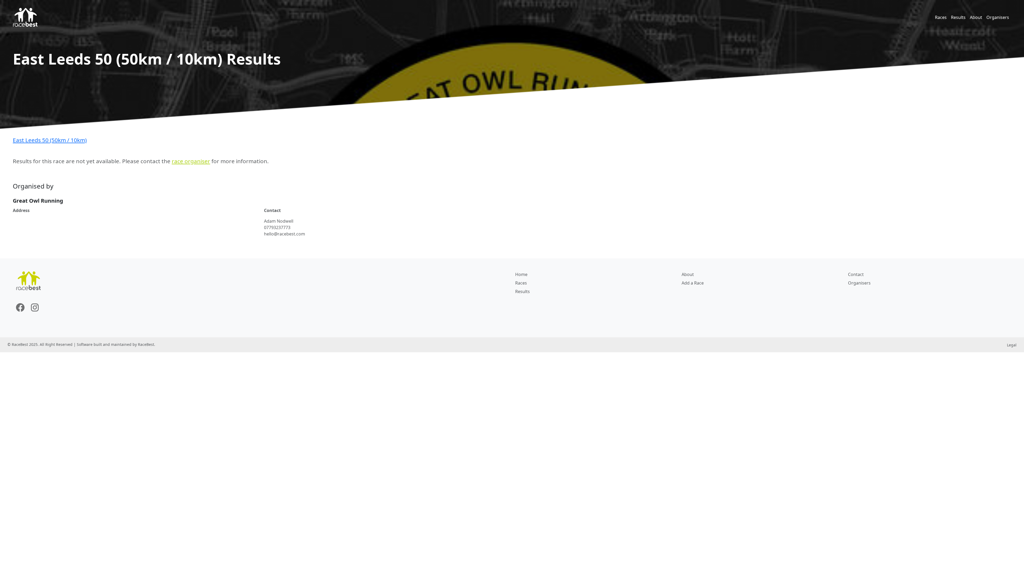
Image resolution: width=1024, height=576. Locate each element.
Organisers (997, 17)
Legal (1012, 344)
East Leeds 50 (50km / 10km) (50, 140)
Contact (856, 274)
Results (958, 17)
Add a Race (693, 283)
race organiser (191, 161)
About (976, 17)
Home (521, 274)
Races (941, 17)
